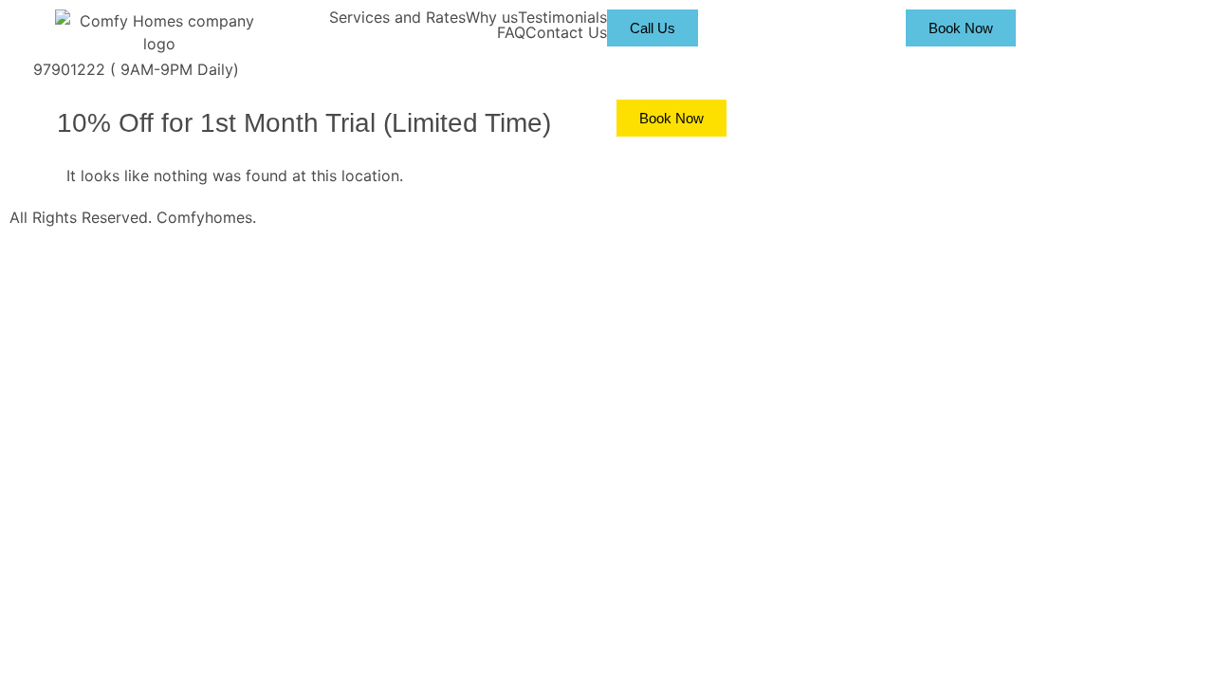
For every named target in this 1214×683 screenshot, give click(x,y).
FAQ (511, 32)
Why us (492, 17)
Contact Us (566, 32)
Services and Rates (397, 17)
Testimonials (562, 17)
